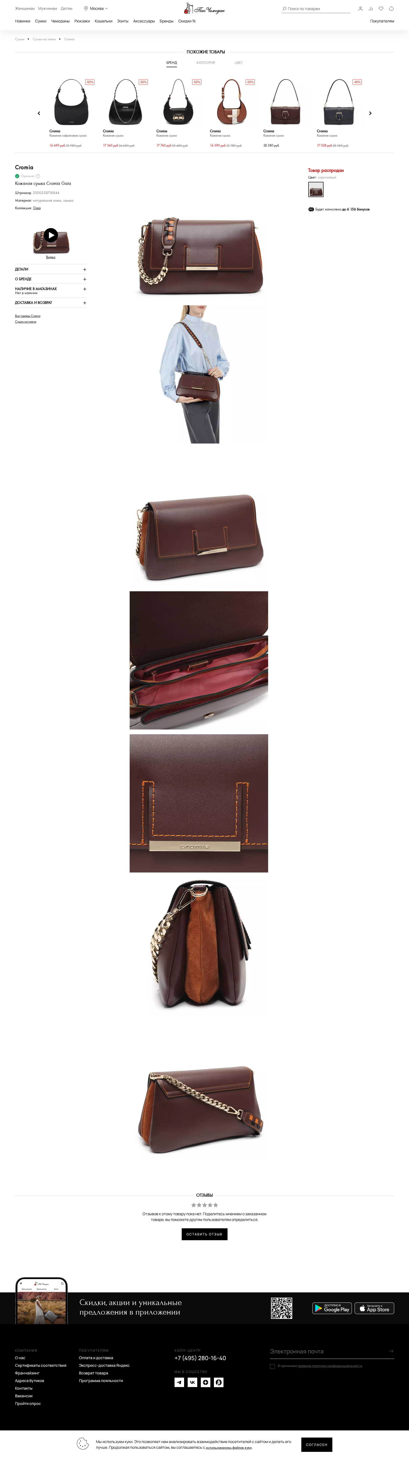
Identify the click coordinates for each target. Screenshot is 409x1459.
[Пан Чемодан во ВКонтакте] (192, 1382)
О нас (20, 1357)
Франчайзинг (27, 1373)
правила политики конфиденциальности (330, 1365)
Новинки (22, 21)
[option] (71, 113)
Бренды (167, 21)
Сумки (40, 21)
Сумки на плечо (44, 39)
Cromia (69, 39)
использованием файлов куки (229, 1448)
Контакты (23, 1388)
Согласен (317, 1444)
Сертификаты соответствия (40, 1365)
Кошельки (103, 21)
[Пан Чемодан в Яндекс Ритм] (218, 1382)
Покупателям (382, 21)
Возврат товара (93, 1373)
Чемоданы (60, 21)
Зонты (122, 21)
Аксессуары (144, 21)
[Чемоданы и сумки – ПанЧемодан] (204, 8)
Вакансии (23, 1395)
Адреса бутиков (29, 1380)
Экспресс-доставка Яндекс (104, 1365)
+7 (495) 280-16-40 (200, 1358)
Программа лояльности (101, 1380)
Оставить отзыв (204, 1234)
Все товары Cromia (27, 316)
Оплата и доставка (96, 1357)
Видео (50, 257)
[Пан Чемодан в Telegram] (179, 1382)
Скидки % (187, 21)
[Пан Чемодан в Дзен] (205, 1382)
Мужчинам (47, 8)
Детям (66, 8)
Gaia (37, 208)
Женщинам (25, 8)
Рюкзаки (82, 21)
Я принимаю (320, 1366)
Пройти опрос (28, 1403)
